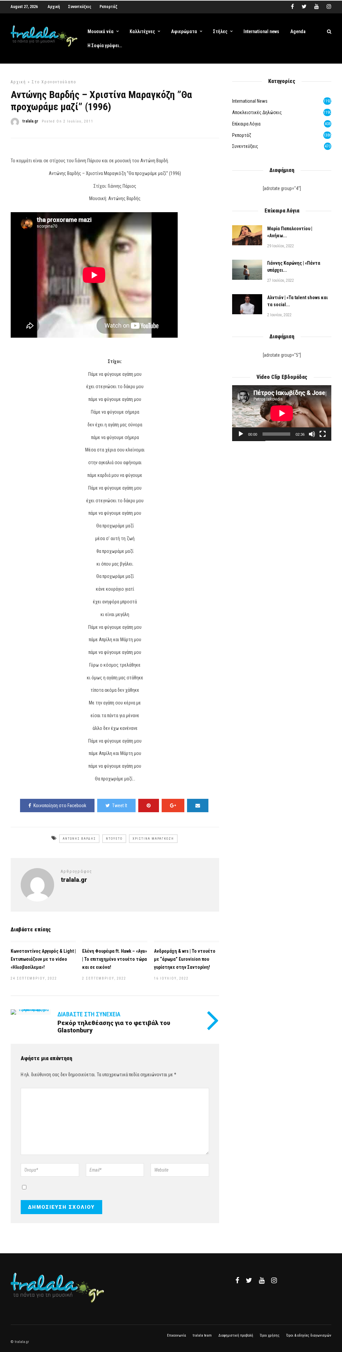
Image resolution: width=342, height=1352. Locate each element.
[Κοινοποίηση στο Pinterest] (148, 805)
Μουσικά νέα (101, 31)
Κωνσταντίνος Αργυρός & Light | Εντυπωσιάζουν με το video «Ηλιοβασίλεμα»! (43, 959)
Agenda (298, 31)
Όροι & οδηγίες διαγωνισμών (308, 1335)
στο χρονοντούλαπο (54, 82)
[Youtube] (316, 6)
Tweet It (119, 805)
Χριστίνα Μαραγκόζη (153, 838)
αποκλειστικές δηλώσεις (257, 112)
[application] (281, 413)
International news (261, 31)
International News (250, 101)
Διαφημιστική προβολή (235, 1335)
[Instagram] (329, 6)
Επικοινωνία (176, 1335)
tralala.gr (30, 121)
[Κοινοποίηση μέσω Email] (197, 805)
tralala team (202, 1335)
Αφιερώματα (184, 31)
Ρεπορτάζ (108, 6)
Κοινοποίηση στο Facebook (59, 805)
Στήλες (220, 31)
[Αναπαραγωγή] (240, 434)
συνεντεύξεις (245, 146)
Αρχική (54, 6)
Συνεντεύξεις (79, 6)
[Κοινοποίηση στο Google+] (173, 805)
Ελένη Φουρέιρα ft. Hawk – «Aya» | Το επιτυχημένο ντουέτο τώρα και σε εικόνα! (114, 959)
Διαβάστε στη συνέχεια (89, 1014)
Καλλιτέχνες (142, 31)
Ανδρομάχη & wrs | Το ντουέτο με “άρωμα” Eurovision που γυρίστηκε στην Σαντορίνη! (184, 959)
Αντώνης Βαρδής (79, 838)
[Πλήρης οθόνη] (322, 434)
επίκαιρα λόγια (246, 123)
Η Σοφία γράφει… (105, 45)
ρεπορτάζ (241, 135)
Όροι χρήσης (270, 1335)
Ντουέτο (114, 838)
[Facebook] (237, 1280)
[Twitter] (249, 1280)
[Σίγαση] (312, 434)
